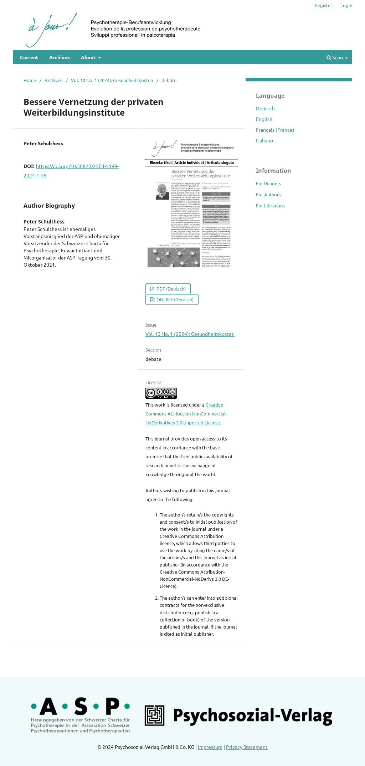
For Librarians (270, 205)
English (264, 119)
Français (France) (275, 129)
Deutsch (265, 108)
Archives (59, 57)
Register (323, 5)
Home (30, 80)
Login (346, 5)
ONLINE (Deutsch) (174, 299)
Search (339, 57)
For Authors (268, 194)
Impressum (210, 747)
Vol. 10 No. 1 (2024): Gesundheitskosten (112, 80)
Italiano (264, 140)
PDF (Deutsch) (170, 289)
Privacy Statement (247, 747)
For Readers (268, 183)
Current (29, 57)
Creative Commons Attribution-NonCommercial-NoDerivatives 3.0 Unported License (186, 413)
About (89, 57)
